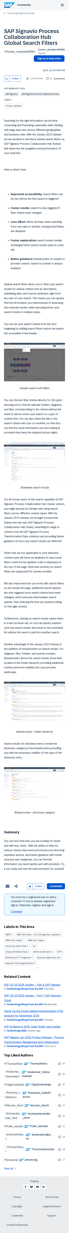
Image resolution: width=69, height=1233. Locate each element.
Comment (16, 911)
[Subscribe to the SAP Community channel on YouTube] (37, 1186)
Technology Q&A (16, 1030)
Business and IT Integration (18, 957)
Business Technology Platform (19, 963)
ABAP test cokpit (35, 940)
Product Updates (14, 106)
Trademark (17, 1215)
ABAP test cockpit (14, 940)
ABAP (8, 934)
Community (24, 5)
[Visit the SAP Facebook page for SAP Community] (25, 1186)
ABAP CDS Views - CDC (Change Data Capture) (38, 934)
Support (51, 1215)
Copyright (17, 1206)
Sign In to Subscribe (49, 58)
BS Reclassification (42, 952)
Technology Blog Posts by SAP (21, 13)
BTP (59, 952)
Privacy (17, 1197)
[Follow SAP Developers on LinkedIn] (43, 1186)
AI (33, 946)
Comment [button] (56, 886)
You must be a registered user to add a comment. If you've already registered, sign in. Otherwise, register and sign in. (33, 901)
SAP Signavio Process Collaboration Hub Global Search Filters (31, 37)
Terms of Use (52, 1197)
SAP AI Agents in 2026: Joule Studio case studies (32, 1026)
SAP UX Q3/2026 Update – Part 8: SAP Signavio (32, 984)
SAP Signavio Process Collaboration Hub (40, 94)
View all (8, 1168)
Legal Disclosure (52, 1206)
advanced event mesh (16, 946)
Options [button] (35, 65)
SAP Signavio (11, 94)
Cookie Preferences (17, 1225)
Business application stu (48, 957)
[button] (6, 79)
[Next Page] (37, 968)
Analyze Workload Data (16, 952)
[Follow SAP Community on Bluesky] (31, 1186)
